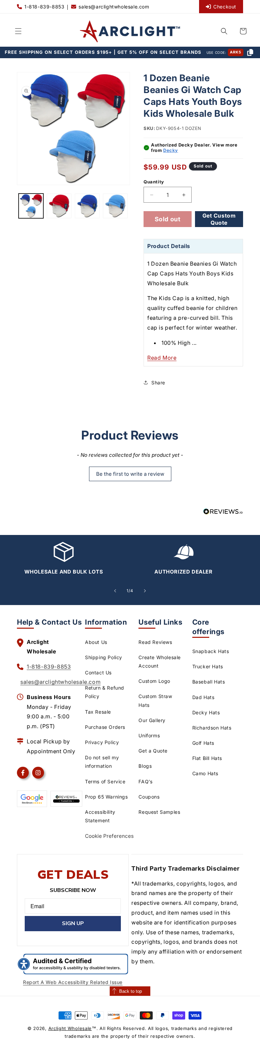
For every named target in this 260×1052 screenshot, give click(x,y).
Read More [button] (161, 357)
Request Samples (159, 812)
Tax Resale (98, 712)
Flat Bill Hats (207, 758)
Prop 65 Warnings (106, 797)
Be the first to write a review (130, 474)
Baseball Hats (208, 682)
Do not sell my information (102, 762)
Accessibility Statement (100, 816)
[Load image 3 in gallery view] (87, 206)
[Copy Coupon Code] (250, 52)
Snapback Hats (210, 651)
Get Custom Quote (219, 219)
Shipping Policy (103, 657)
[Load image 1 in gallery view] (31, 206)
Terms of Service (105, 781)
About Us (96, 642)
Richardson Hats (212, 728)
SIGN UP (73, 923)
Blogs (145, 766)
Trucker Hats (207, 666)
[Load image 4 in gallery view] (115, 206)
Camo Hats (205, 773)
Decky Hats (206, 712)
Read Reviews (155, 642)
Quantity (154, 181)
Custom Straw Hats (155, 700)
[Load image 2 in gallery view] (59, 206)
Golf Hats (203, 743)
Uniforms (149, 735)
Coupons (148, 797)
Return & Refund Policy (104, 692)
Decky (170, 150)
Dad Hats (203, 697)
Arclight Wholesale (70, 1028)
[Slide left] (115, 590)
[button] (18, 31)
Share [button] (158, 382)
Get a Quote (153, 751)
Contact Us (98, 672)
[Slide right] (144, 590)
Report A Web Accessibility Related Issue (73, 982)
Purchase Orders (105, 727)
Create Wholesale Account (159, 661)
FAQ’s (145, 781)
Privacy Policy (102, 742)
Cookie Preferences (109, 836)
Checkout (224, 6)
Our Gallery (152, 720)
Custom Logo (154, 681)
